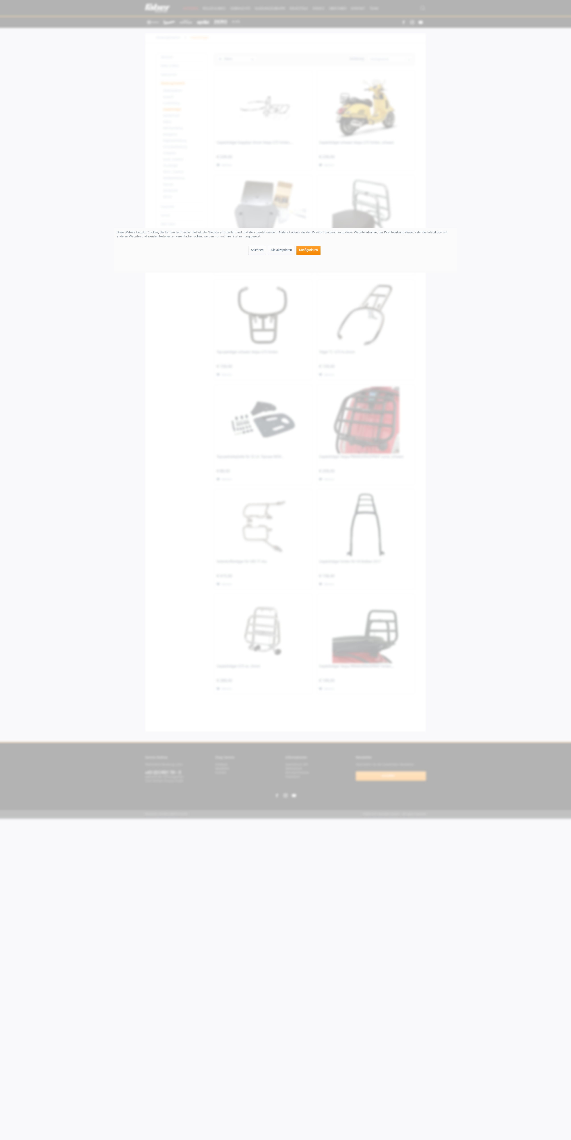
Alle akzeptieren (281, 250)
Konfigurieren (308, 250)
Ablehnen (257, 250)
